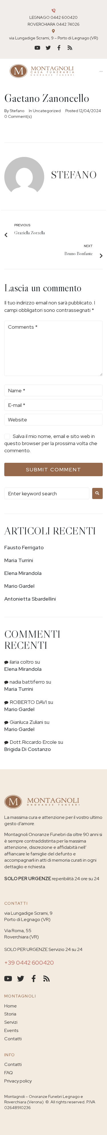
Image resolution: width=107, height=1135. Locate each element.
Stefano (17, 110)
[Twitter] (48, 47)
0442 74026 (68, 24)
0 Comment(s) (18, 116)
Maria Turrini (18, 560)
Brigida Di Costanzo (27, 749)
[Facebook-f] (59, 47)
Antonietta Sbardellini (30, 598)
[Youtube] (37, 47)
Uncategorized (47, 110)
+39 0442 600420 (29, 962)
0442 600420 (64, 17)
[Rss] (69, 47)
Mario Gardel (19, 586)
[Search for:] (46, 493)
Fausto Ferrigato (24, 547)
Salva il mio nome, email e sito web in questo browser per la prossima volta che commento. (50, 443)
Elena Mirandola (23, 573)
